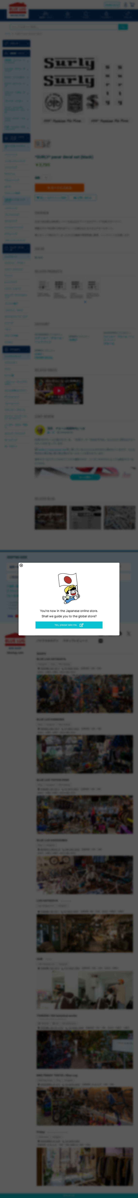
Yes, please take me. (66, 624)
